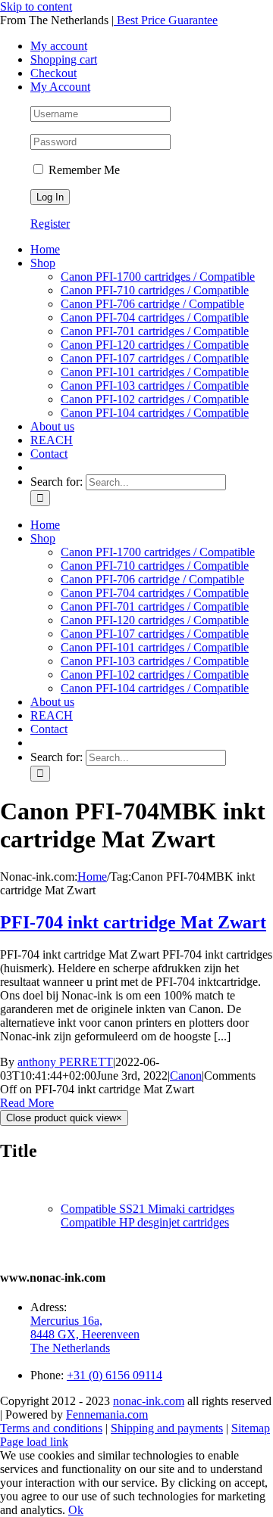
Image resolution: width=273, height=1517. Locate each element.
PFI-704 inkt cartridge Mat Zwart (133, 922)
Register (50, 223)
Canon (186, 1075)
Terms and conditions (51, 1428)
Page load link (34, 1441)
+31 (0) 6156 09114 (114, 1375)
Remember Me (83, 169)
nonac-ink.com (148, 1400)
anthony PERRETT (65, 1061)
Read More (27, 1102)
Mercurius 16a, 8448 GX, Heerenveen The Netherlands (85, 1334)
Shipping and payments (167, 1428)
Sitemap (250, 1428)
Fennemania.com (107, 1414)
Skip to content (36, 6)
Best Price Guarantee (166, 20)
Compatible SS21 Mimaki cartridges (147, 1208)
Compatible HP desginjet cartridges (145, 1222)
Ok (75, 1509)
